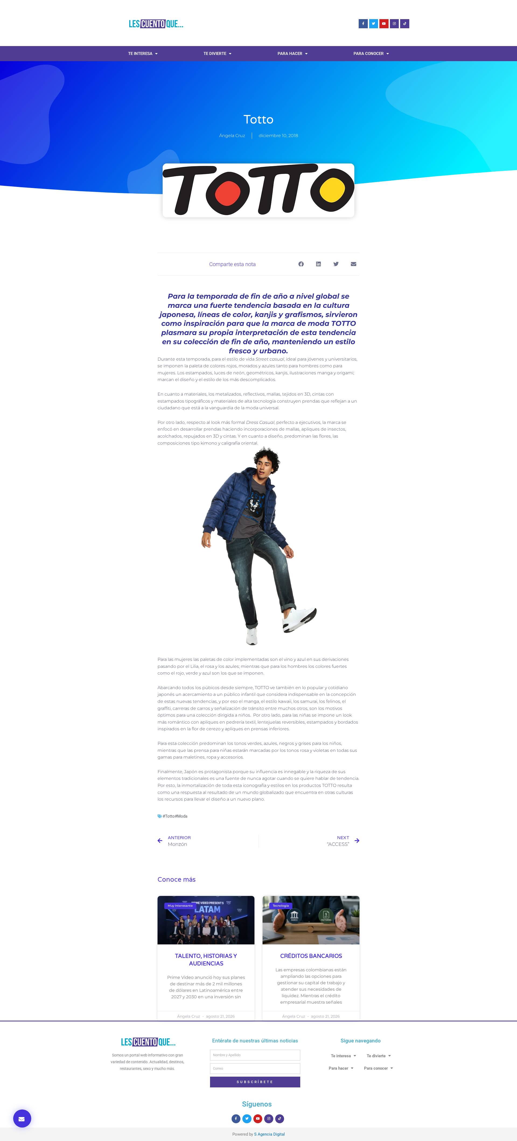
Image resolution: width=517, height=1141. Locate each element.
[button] (22, 1118)
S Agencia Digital (269, 1134)
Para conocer (369, 53)
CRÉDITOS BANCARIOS (311, 956)
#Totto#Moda (175, 816)
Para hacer (290, 53)
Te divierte (215, 53)
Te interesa (140, 53)
